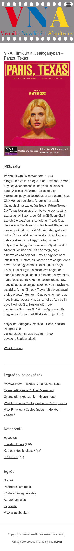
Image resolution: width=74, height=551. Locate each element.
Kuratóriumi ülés (15, 499)
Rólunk (8, 480)
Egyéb (8, 437)
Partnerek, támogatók (18, 486)
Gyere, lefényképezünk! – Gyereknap (29, 390)
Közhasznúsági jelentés (20, 493)
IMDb (7, 166)
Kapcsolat (10, 506)
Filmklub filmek (14, 444)
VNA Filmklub (13, 348)
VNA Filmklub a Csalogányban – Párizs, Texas (35, 403)
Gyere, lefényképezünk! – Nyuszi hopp (30, 396)
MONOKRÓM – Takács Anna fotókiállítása (32, 383)
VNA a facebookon (16, 512)
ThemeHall (55, 541)
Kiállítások (11, 457)
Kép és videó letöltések (19, 450)
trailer (16, 166)
